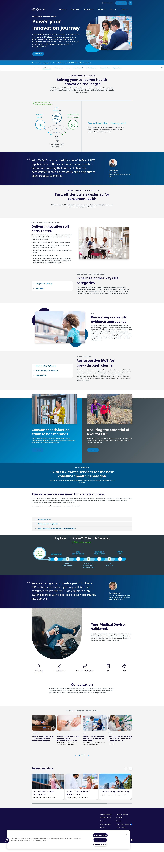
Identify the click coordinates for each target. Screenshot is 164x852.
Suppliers (119, 818)
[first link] (44, 723)
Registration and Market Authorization (78, 793)
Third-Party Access (122, 814)
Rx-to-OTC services (92, 68)
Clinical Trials (46, 68)
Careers (102, 821)
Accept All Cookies (100, 835)
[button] (76, 755)
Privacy (118, 821)
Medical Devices (105, 68)
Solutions (37, 63)
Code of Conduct (105, 824)
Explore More (117, 68)
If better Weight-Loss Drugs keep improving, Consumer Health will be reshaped (43, 739)
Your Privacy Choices (122, 824)
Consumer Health (57, 63)
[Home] (33, 62)
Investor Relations (106, 814)
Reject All (100, 840)
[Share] (161, 68)
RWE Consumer (58, 68)
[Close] (126, 834)
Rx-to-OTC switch (78, 68)
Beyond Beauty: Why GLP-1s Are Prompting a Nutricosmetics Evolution (68, 739)
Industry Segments (46, 63)
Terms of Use (120, 828)
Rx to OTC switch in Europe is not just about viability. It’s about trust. (94, 739)
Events (102, 828)
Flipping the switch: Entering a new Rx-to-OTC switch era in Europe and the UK (120, 739)
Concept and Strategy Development (43, 793)
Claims (68, 68)
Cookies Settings (100, 844)
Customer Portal (105, 818)
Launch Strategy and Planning (114, 791)
